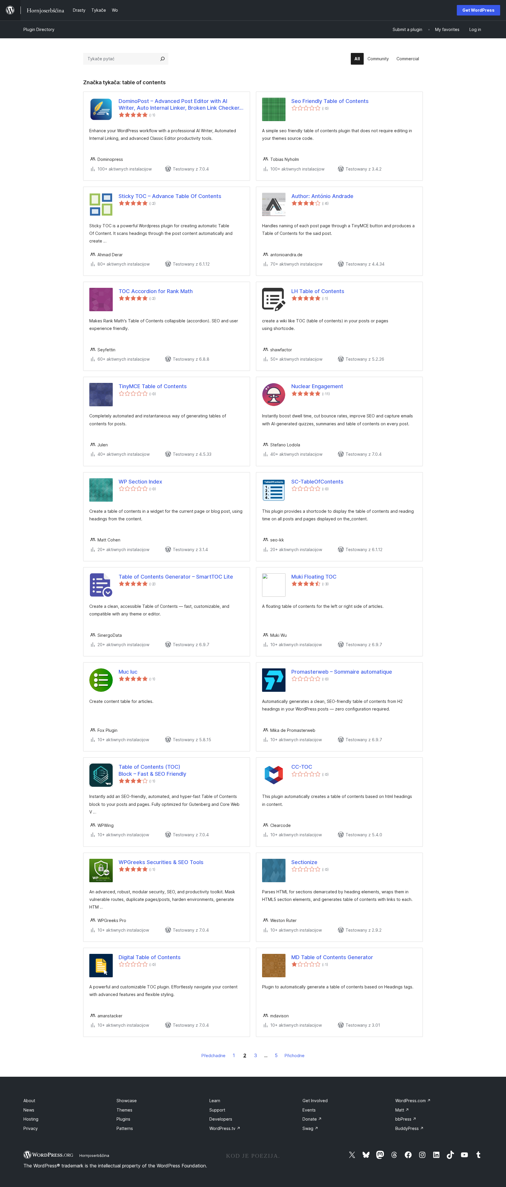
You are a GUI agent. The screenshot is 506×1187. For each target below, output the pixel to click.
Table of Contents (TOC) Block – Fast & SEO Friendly (152, 770)
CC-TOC (301, 767)
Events (309, 1109)
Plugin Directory (38, 29)
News (28, 1109)
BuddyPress (409, 1128)
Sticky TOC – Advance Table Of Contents (170, 196)
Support (217, 1109)
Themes (124, 1109)
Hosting (30, 1119)
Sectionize (304, 862)
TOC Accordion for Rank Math (156, 291)
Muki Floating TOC (313, 577)
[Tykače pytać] (162, 59)
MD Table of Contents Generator (332, 957)
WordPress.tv (224, 1128)
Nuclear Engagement (317, 386)
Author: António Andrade (322, 196)
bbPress (405, 1119)
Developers (220, 1119)
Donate (312, 1119)
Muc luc (128, 672)
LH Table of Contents (317, 291)
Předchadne (213, 1055)
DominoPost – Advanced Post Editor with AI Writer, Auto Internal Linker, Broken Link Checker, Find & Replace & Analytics (180, 104)
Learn (214, 1100)
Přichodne (295, 1055)
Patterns (125, 1128)
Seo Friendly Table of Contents (330, 101)
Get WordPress (478, 10)
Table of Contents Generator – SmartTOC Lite (176, 577)
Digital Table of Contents (150, 957)
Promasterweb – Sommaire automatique (341, 672)
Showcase (127, 1100)
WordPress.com (413, 1100)
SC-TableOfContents (317, 482)
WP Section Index (140, 482)
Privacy (30, 1128)
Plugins (123, 1119)
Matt (402, 1109)
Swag (310, 1128)
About (29, 1100)
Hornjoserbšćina (94, 1155)
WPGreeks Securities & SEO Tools (161, 862)
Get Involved (315, 1100)
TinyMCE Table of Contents (153, 386)
